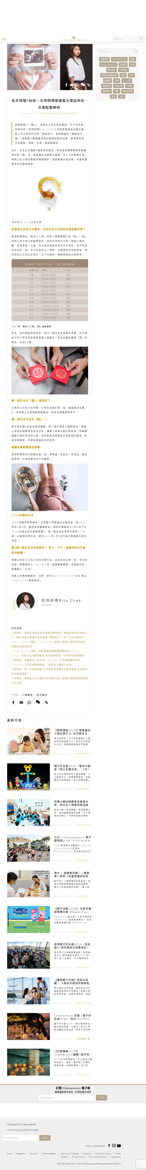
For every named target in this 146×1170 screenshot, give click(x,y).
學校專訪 (106, 91)
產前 (131, 75)
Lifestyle (82, 860)
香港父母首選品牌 (109, 75)
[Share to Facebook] (66, 84)
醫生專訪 (111, 70)
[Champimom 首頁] (56, 40)
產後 (123, 75)
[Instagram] (113, 1145)
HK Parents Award (103, 1154)
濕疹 (116, 91)
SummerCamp (119, 59)
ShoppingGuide (108, 65)
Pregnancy (48, 113)
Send (101, 1098)
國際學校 (106, 86)
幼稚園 (107, 80)
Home (9, 1154)
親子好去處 (127, 91)
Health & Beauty (86, 1003)
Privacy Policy (78, 1157)
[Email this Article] (72, 84)
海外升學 (118, 86)
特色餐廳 (81, 1039)
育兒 (132, 65)
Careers (64, 1157)
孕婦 (116, 80)
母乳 (113, 96)
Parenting (87, 1154)
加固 (132, 59)
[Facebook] (109, 1145)
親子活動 (92, 1039)
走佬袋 (123, 65)
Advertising (116, 1157)
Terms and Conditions (97, 1157)
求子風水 (42, 695)
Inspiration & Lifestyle (91, 789)
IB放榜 (129, 86)
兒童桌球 (104, 59)
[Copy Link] (89, 84)
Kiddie (118, 1154)
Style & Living (85, 1074)
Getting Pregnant (67, 113)
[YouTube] (119, 1145)
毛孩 (121, 96)
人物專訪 (27, 695)
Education (83, 753)
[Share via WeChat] (82, 83)
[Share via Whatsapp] (77, 84)
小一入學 (126, 80)
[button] (3, 39)
